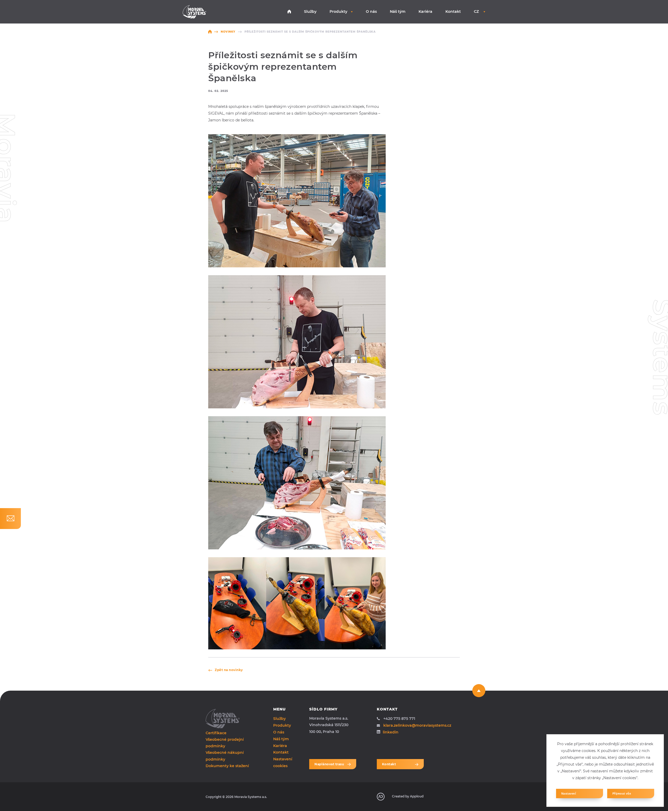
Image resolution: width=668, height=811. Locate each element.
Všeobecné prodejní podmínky (225, 742)
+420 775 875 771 (399, 718)
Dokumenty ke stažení (227, 765)
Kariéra (425, 11)
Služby (310, 11)
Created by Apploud (408, 796)
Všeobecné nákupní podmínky (225, 755)
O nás (371, 11)
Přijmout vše (621, 793)
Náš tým (397, 11)
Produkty (338, 11)
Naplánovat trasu (329, 764)
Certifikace (216, 733)
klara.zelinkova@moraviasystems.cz (417, 725)
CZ (477, 11)
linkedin (390, 732)
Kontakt (453, 11)
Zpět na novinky (229, 670)
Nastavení (568, 793)
